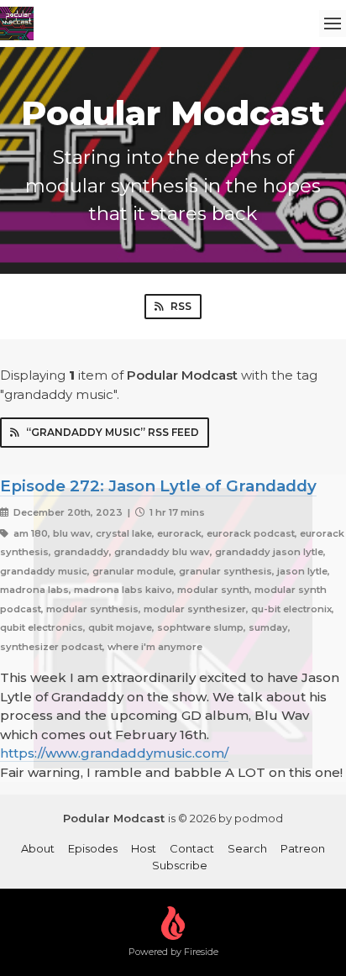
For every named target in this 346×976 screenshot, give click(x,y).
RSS (180, 306)
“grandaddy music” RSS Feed (112, 432)
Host (143, 848)
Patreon (302, 848)
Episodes (93, 848)
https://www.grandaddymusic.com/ (114, 753)
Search (247, 848)
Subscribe (179, 865)
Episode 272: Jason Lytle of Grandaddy (158, 486)
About (38, 848)
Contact (192, 848)
